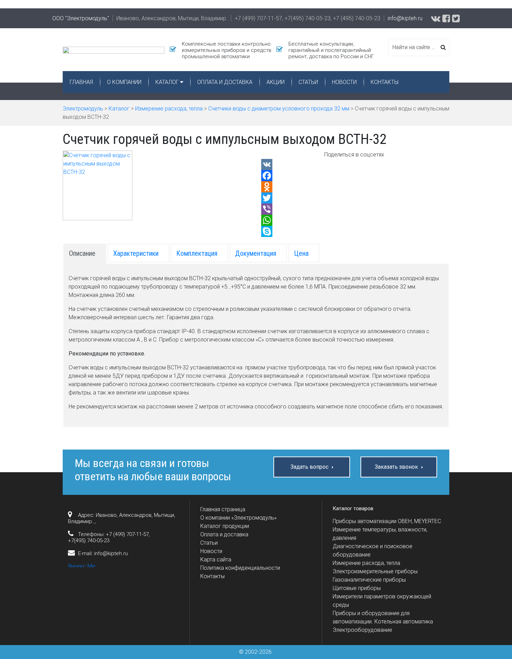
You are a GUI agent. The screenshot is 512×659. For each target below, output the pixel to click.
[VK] (354, 164)
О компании (124, 82)
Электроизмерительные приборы (375, 571)
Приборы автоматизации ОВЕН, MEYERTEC (387, 521)
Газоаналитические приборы (369, 579)
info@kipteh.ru (405, 18)
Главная (81, 82)
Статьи (308, 82)
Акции (275, 82)
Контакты (384, 82)
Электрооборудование (362, 630)
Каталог (167, 82)
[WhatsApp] (354, 220)
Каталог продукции (224, 526)
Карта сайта (215, 559)
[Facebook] (354, 175)
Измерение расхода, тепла (366, 563)
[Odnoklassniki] (354, 186)
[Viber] (354, 209)
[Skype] (354, 231)
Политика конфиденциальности (240, 568)
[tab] (85, 253)
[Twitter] (354, 198)
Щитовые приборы (357, 588)
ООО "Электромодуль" (80, 18)
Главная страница (222, 509)
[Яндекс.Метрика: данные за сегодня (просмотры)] (82, 564)
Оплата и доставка (225, 82)
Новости (344, 82)
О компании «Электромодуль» (238, 517)
